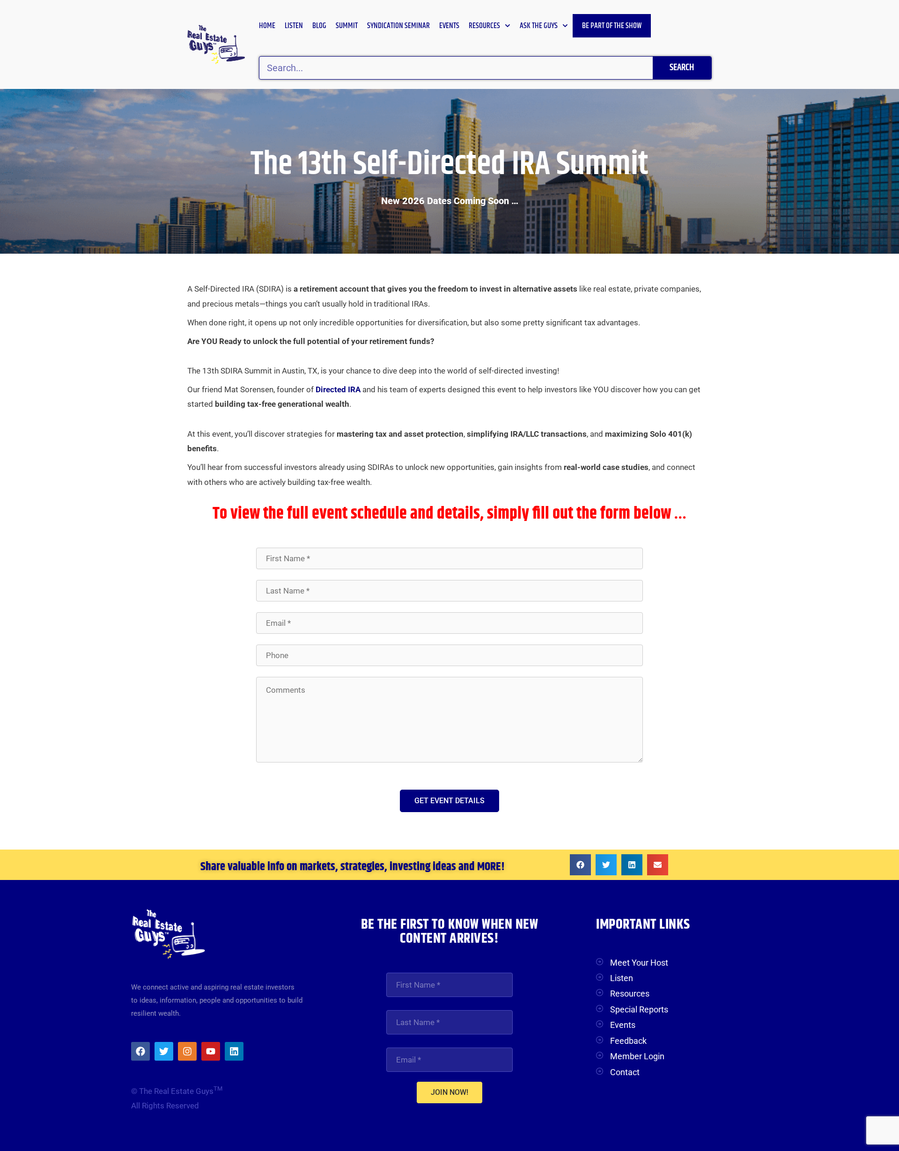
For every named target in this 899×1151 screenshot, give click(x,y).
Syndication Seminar (398, 26)
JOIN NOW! (449, 1092)
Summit (347, 26)
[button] (580, 864)
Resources (484, 26)
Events (449, 26)
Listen (294, 26)
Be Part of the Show (611, 26)
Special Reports (639, 1009)
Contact (625, 1072)
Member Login (637, 1056)
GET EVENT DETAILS (449, 800)
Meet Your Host (639, 963)
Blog (319, 26)
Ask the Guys (539, 26)
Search (682, 67)
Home (267, 26)
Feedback (628, 1041)
